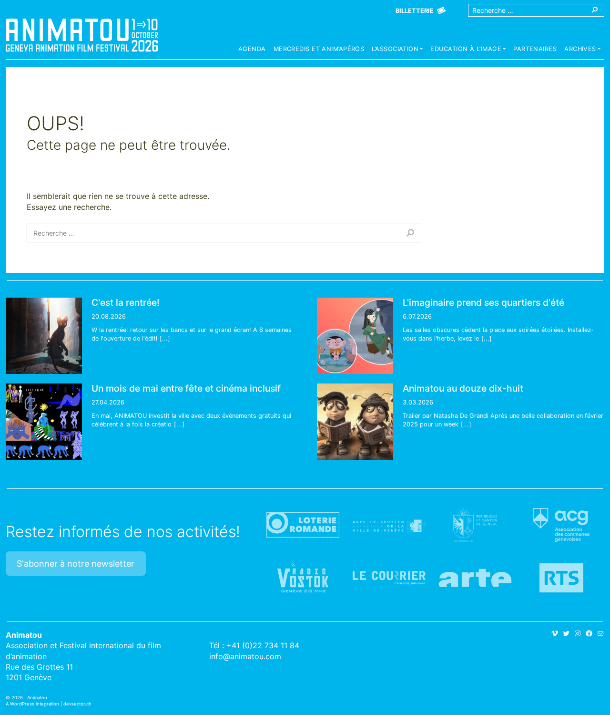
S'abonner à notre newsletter (75, 564)
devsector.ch (77, 703)
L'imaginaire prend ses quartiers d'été (483, 302)
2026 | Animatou (29, 697)
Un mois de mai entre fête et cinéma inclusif (186, 388)
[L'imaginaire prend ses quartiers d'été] (355, 336)
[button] (397, 50)
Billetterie (415, 10)
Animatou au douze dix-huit (463, 388)
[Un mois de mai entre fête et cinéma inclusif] (44, 421)
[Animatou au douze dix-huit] (355, 421)
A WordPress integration (32, 703)
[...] (165, 338)
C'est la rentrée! (126, 302)
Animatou (82, 35)
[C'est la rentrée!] (44, 336)
